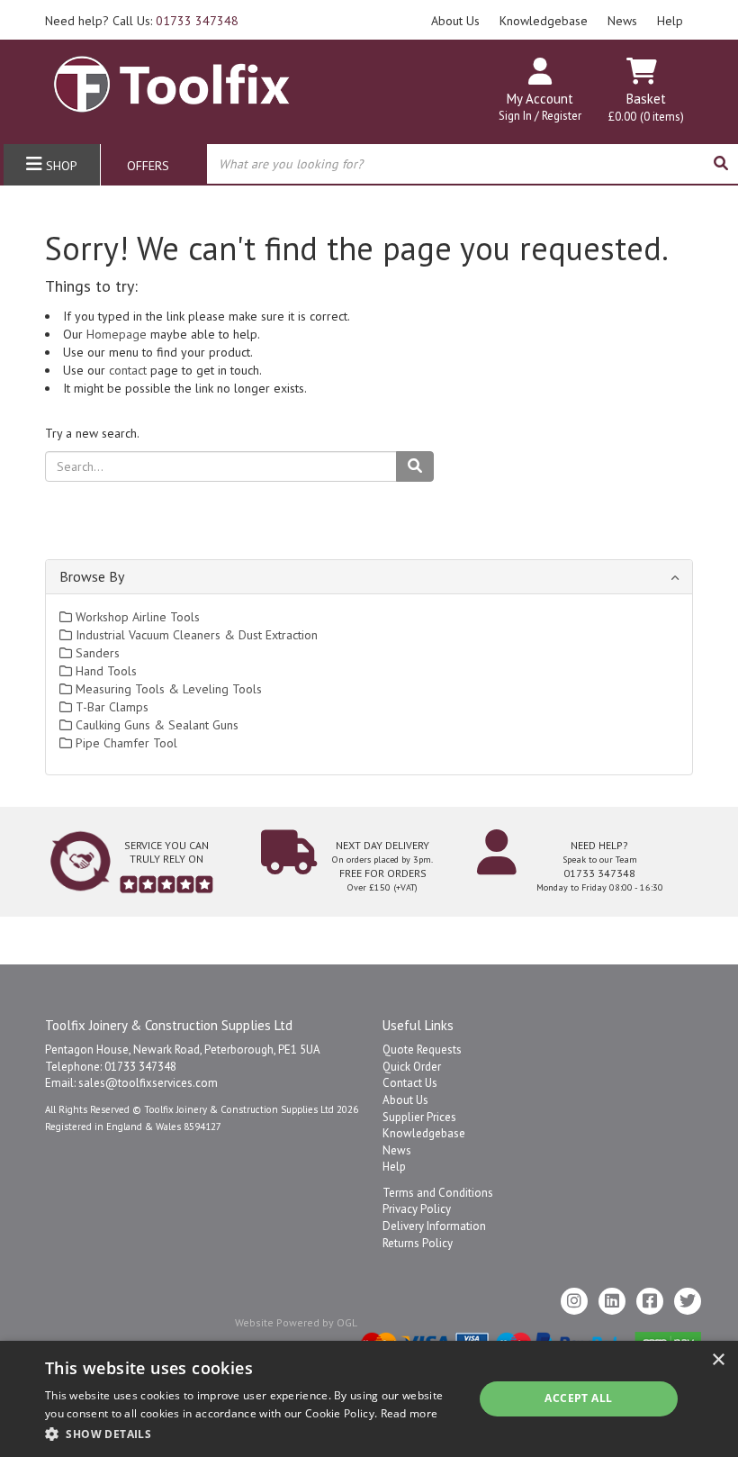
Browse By (91, 576)
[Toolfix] (172, 76)
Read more (409, 1413)
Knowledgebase (544, 21)
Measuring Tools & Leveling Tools (167, 689)
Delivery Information (434, 1226)
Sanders (96, 653)
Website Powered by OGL (296, 1322)
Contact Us (409, 1082)
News (622, 21)
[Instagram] (574, 1301)
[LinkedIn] (612, 1301)
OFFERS (148, 166)
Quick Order (411, 1066)
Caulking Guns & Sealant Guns (155, 725)
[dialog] (369, 1399)
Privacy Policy (416, 1209)
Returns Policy (417, 1243)
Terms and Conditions (437, 1192)
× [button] (717, 1360)
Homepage (116, 334)
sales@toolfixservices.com (148, 1082)
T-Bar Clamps (110, 707)
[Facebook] (649, 1301)
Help (670, 21)
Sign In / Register (540, 115)
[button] (253, 1433)
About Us (455, 21)
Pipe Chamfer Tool (124, 743)
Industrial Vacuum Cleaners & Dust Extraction (195, 635)
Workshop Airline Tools (136, 617)
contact (128, 370)
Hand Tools (104, 671)
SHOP (59, 166)
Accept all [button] (578, 1398)
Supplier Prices (419, 1117)
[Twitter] (687, 1301)
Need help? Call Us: (141, 21)
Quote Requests (422, 1049)
